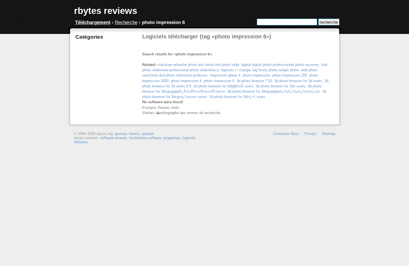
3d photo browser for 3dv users (280, 86)
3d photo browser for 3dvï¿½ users (237, 97)
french (134, 134)
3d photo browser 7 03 (254, 81)
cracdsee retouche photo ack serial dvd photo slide (198, 65)
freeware (81, 142)
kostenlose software (145, 138)
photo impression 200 (289, 75)
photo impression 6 (219, 81)
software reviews (113, 138)
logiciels (189, 138)
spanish (147, 134)
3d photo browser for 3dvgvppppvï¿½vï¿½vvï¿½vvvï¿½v (273, 91)
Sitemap (328, 134)
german (121, 134)
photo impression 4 (186, 81)
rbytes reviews (105, 11)
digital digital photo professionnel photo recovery (280, 65)
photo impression (256, 75)
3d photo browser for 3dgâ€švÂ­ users (223, 86)
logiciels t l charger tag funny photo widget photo (260, 70)
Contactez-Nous (286, 134)
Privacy (310, 134)
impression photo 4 (225, 75)
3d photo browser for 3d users (298, 81)
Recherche (126, 22)
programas (172, 138)
